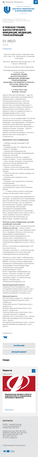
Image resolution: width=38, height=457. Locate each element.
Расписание (19, 346)
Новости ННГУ (7, 374)
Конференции (7, 48)
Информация (9, 409)
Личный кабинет (19, 352)
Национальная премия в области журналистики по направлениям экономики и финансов (18, 396)
